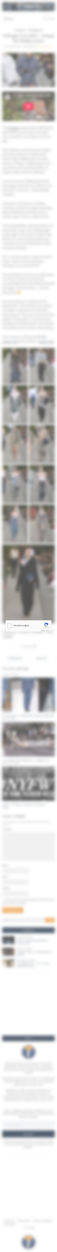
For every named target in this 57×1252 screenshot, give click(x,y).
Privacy (43, 630)
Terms (48, 630)
